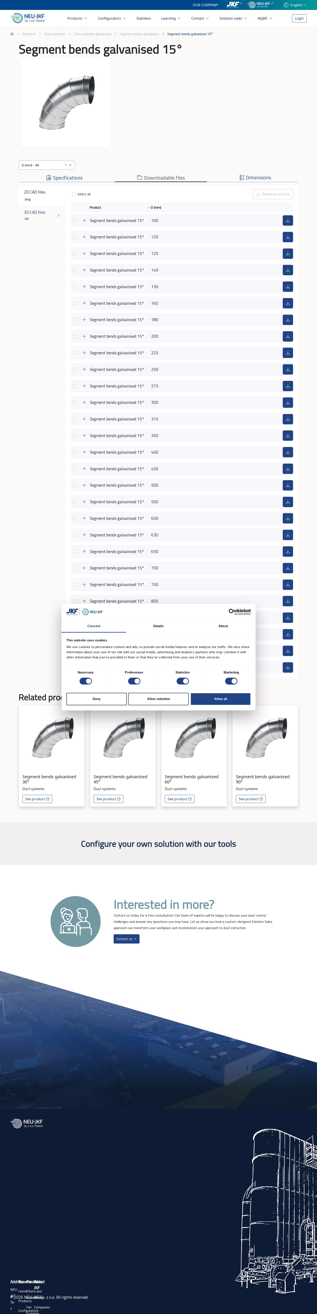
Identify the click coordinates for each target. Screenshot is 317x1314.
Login (299, 18)
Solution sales (231, 18)
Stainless (144, 18)
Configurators (110, 18)
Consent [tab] (93, 626)
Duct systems (54, 33)
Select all (83, 194)
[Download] (288, 220)
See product (35, 799)
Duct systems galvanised (92, 33)
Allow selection (158, 699)
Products (75, 18)
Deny (96, 699)
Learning (169, 18)
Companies (42, 1307)
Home (22, 1291)
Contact (198, 18)
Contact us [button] (124, 938)
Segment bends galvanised (139, 33)
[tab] (64, 176)
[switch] (134, 681)
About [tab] (223, 626)
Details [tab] (158, 626)
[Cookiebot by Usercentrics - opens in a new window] (232, 612)
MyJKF (263, 18)
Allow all (220, 699)
